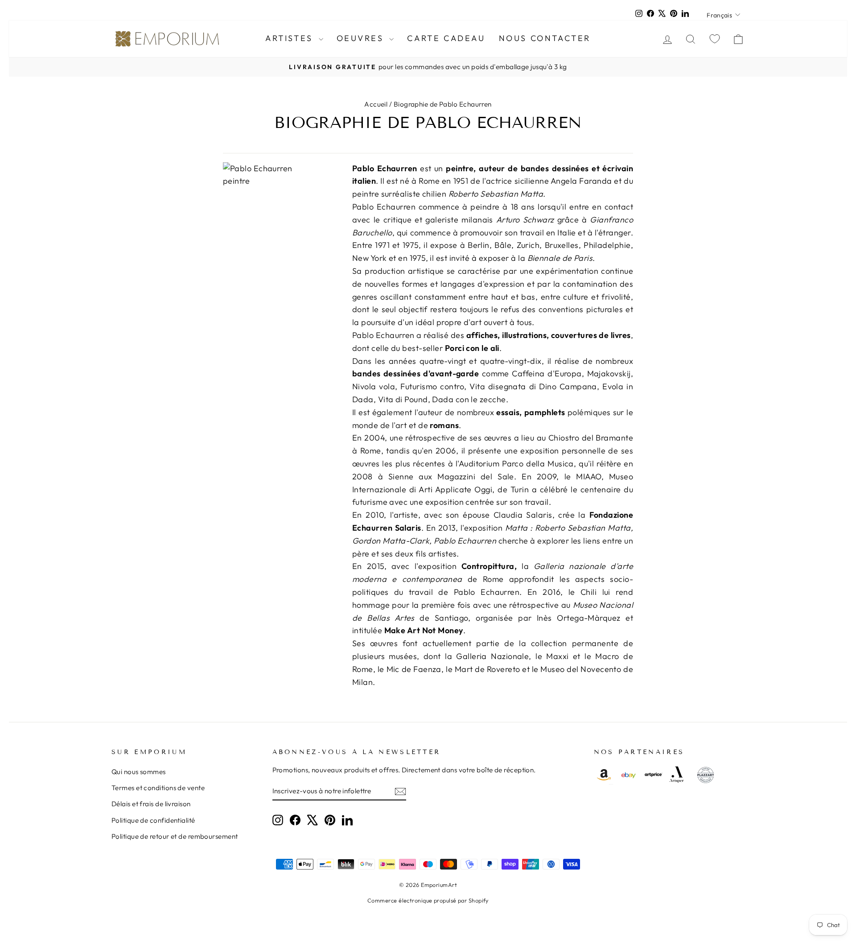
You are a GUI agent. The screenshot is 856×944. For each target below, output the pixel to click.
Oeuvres (362, 38)
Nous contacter (545, 38)
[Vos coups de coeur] (714, 38)
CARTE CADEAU (446, 38)
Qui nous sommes (138, 771)
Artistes (290, 38)
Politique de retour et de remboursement (174, 836)
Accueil (375, 104)
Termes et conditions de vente (158, 787)
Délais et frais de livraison (151, 804)
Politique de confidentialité (153, 820)
